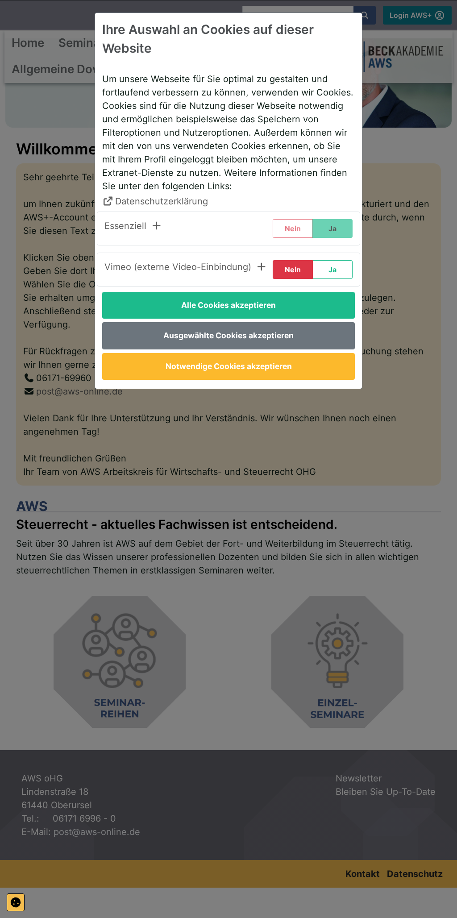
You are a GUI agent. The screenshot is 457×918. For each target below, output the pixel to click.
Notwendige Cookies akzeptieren (229, 366)
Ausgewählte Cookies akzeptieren (228, 335)
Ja (332, 269)
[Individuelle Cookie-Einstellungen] (16, 902)
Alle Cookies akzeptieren (228, 305)
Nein (293, 269)
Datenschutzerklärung (161, 201)
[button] (133, 228)
